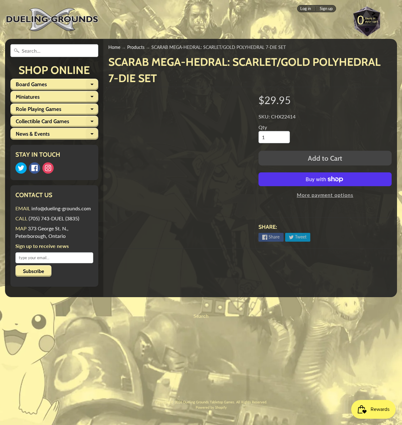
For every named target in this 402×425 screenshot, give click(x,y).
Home (114, 47)
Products (135, 47)
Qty (262, 127)
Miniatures (57, 98)
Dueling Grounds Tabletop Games (208, 402)
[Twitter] (21, 168)
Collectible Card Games (57, 122)
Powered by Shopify (211, 407)
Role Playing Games (57, 110)
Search (201, 316)
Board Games (57, 85)
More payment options (325, 195)
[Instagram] (48, 168)
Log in (305, 9)
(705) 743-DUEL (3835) (54, 218)
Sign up (326, 9)
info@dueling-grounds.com (61, 208)
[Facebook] (34, 168)
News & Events (57, 135)
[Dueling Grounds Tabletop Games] (52, 19)
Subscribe (33, 271)
